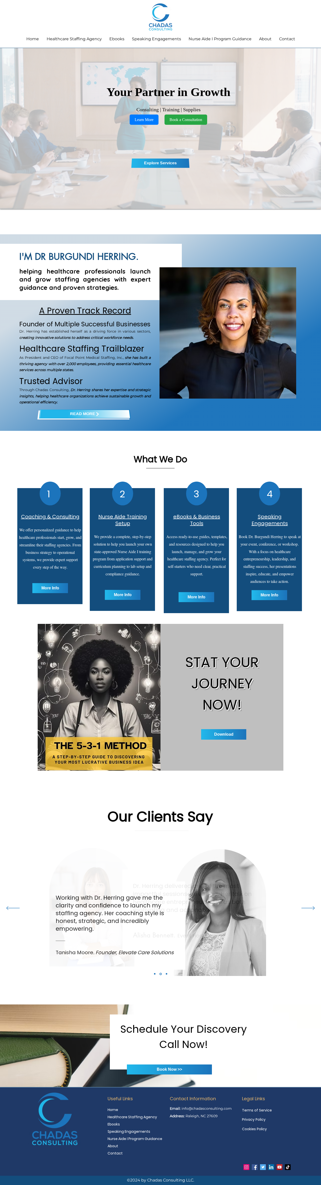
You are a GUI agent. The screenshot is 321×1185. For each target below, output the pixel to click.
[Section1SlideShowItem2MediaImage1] (160, 974)
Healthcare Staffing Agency (132, 1116)
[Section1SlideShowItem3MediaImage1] (166, 974)
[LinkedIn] (271, 1167)
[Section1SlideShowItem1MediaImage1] (154, 974)
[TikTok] (288, 1167)
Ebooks (114, 1124)
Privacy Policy (254, 1119)
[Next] (308, 908)
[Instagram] (246, 1167)
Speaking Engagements (129, 1131)
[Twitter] (263, 1167)
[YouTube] (279, 1167)
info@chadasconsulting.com (207, 1108)
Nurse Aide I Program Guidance (132, 1138)
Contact (115, 1153)
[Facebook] (255, 1167)
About (113, 1145)
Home (113, 1109)
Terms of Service (257, 1110)
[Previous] (13, 908)
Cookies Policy (254, 1128)
